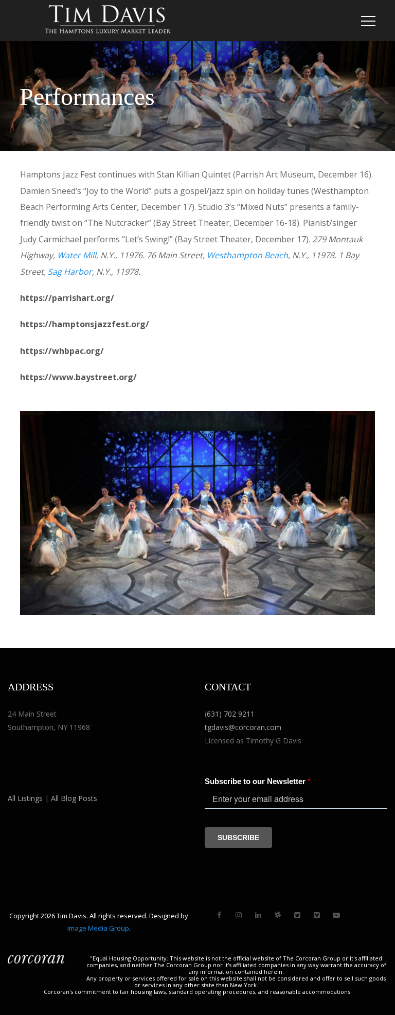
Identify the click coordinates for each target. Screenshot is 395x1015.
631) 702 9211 (231, 714)
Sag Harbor (70, 271)
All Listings (25, 798)
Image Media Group (98, 928)
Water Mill (76, 255)
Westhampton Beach (247, 255)
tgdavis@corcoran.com (243, 727)
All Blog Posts (74, 798)
